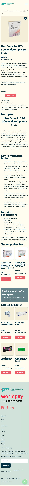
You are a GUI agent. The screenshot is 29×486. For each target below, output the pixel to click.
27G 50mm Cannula (7, 105)
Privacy (2, 441)
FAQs (2, 419)
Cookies (3, 443)
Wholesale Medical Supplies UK (11, 109)
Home (2, 11)
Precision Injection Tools (17, 107)
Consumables (10, 102)
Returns (3, 421)
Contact (3, 431)
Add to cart (10, 95)
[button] (25, 18)
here (13, 297)
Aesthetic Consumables (16, 105)
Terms (2, 438)
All (5, 11)
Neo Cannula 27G (9, 107)
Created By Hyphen (6, 481)
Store (2, 429)
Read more (6, 337)
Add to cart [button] (6, 279)
